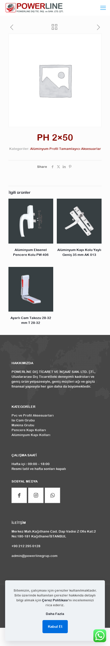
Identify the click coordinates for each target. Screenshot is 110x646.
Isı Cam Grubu (23, 420)
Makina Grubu (23, 425)
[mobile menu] (103, 7)
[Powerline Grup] (35, 7)
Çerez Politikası (55, 600)
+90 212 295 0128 (26, 546)
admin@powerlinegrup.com (35, 556)
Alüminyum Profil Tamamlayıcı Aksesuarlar (65, 149)
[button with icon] (19, 495)
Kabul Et (55, 626)
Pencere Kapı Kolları (29, 430)
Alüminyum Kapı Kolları (31, 435)
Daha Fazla (55, 614)
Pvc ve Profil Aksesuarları (33, 415)
